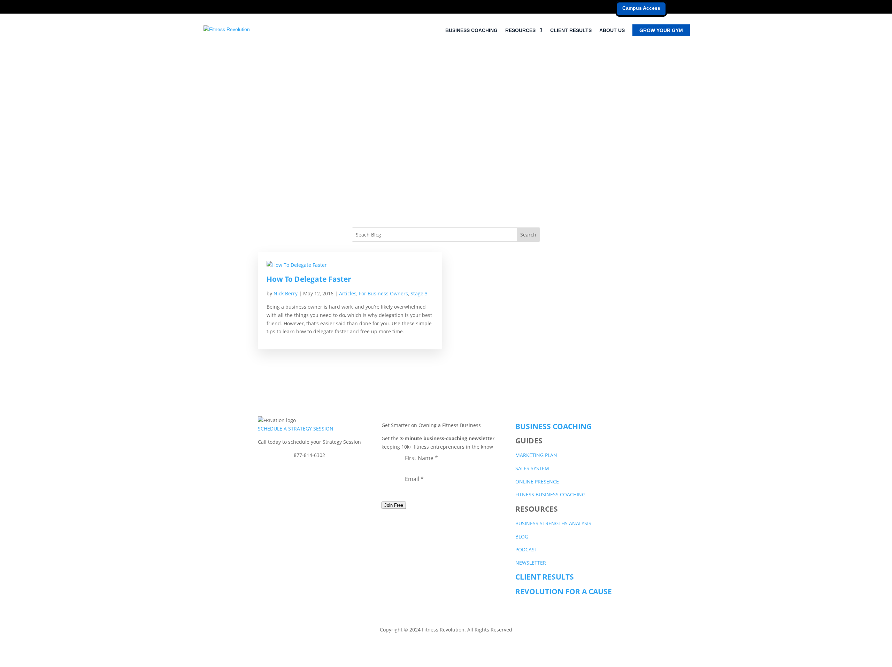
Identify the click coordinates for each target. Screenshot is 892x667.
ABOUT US (612, 30)
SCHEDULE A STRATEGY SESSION (295, 428)
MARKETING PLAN (536, 455)
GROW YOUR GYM (661, 30)
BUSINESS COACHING (471, 30)
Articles (347, 293)
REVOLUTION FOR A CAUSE (563, 591)
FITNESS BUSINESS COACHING (550, 494)
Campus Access (641, 8)
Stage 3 (419, 293)
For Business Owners (383, 293)
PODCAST (526, 549)
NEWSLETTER (530, 562)
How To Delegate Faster (309, 279)
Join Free (393, 505)
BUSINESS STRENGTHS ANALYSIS (553, 523)
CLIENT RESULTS (571, 30)
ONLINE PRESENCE (537, 481)
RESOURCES (520, 30)
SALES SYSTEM (532, 468)
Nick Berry (286, 293)
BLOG (521, 536)
